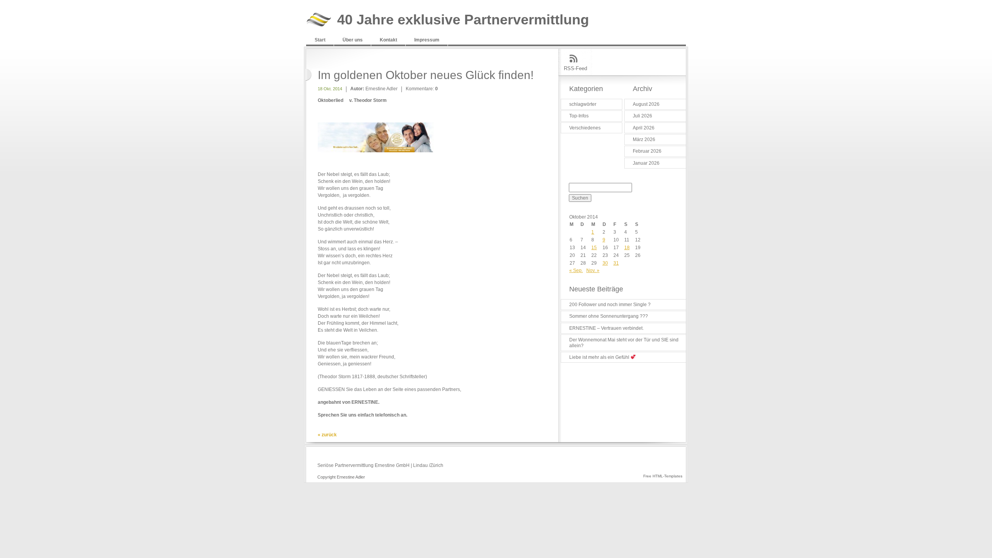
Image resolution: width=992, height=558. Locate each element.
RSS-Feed (575, 68)
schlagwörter (582, 104)
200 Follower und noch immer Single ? (610, 304)
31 (616, 263)
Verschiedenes (585, 128)
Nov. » (592, 270)
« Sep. (576, 270)
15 (594, 247)
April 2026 (643, 128)
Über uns (353, 40)
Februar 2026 (647, 151)
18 (627, 247)
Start (320, 40)
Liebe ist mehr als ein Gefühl (599, 357)
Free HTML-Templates (662, 476)
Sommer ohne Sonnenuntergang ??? (608, 316)
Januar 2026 (646, 163)
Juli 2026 (642, 116)
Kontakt (388, 40)
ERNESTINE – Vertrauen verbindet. (606, 328)
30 (605, 263)
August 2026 (646, 104)
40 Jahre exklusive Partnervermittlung (463, 20)
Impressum (426, 40)
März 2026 (644, 139)
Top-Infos (579, 116)
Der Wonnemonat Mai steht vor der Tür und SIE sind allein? (624, 342)
